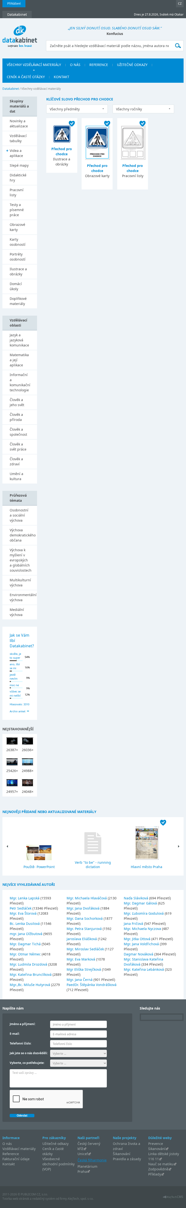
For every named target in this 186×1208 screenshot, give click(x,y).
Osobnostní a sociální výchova (19, 515)
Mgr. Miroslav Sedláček (86, 949)
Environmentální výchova (23, 597)
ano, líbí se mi (15, 666)
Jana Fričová (134, 923)
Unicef (83, 1153)
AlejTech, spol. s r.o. (80, 1199)
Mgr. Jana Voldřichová (142, 944)
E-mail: (15, 1034)
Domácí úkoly (16, 286)
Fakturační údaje (16, 1159)
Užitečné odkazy (55, 1143)
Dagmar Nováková (139, 954)
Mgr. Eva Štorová (24, 913)
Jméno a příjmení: (22, 1024)
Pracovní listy (16, 192)
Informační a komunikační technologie (20, 382)
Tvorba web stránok (15, 1199)
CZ (180, 3)
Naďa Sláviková (136, 898)
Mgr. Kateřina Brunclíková (31, 974)
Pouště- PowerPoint (39, 866)
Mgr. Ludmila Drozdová (29, 964)
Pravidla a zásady (127, 1159)
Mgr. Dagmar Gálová (141, 903)
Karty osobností (17, 242)
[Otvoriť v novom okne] (173, 1198)
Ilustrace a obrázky (18, 271)
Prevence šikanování (156, 1146)
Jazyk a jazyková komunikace (19, 340)
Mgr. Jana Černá (80, 979)
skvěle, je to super (15, 656)
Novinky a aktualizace (19, 123)
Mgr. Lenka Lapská (25, 898)
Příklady (154, 1174)
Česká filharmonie (92, 1160)
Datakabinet (10, 89)
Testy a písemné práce (17, 209)
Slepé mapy (19, 165)
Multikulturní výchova (20, 582)
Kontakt (8, 1164)
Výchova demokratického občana (23, 535)
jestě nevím (13, 677)
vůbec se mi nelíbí (15, 693)
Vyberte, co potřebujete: (27, 1063)
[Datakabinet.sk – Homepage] (19, 33)
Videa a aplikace (16, 153)
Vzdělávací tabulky (18, 138)
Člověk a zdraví (16, 461)
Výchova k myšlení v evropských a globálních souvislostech (20, 560)
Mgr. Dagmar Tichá (26, 944)
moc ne (14, 685)
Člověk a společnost (18, 432)
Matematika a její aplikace (19, 360)
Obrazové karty (17, 227)
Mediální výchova (17, 612)
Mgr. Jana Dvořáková (84, 908)
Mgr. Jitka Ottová (137, 939)
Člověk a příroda (16, 417)
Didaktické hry (18, 177)
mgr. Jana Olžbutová (26, 933)
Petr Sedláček (21, 908)
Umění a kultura (16, 476)
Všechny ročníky (129, 109)
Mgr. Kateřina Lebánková (144, 969)
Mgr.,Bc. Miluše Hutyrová (30, 984)
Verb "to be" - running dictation (93, 864)
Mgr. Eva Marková (81, 959)
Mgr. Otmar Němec (26, 954)
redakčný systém (43, 1199)
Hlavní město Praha (146, 866)
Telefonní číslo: (20, 1043)
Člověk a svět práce (18, 447)
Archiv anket (17, 711)
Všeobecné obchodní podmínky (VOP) (58, 1164)
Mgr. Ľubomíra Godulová (144, 913)
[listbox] (77, 109)
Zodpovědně (158, 1169)
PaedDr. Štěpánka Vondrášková (91, 984)
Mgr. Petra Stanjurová (85, 928)
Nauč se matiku (160, 1164)
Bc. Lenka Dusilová (25, 923)
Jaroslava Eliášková (82, 939)
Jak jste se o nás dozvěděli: (29, 1053)
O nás (7, 1143)
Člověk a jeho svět (17, 402)
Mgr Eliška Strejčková (84, 969)
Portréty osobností (17, 257)
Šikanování (121, 1153)
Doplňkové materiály (18, 301)
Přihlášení (14, 3)
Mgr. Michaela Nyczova (143, 928)
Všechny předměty (65, 109)
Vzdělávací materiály (19, 1148)
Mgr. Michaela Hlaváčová (87, 898)
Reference (10, 1153)
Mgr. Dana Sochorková (85, 918)
